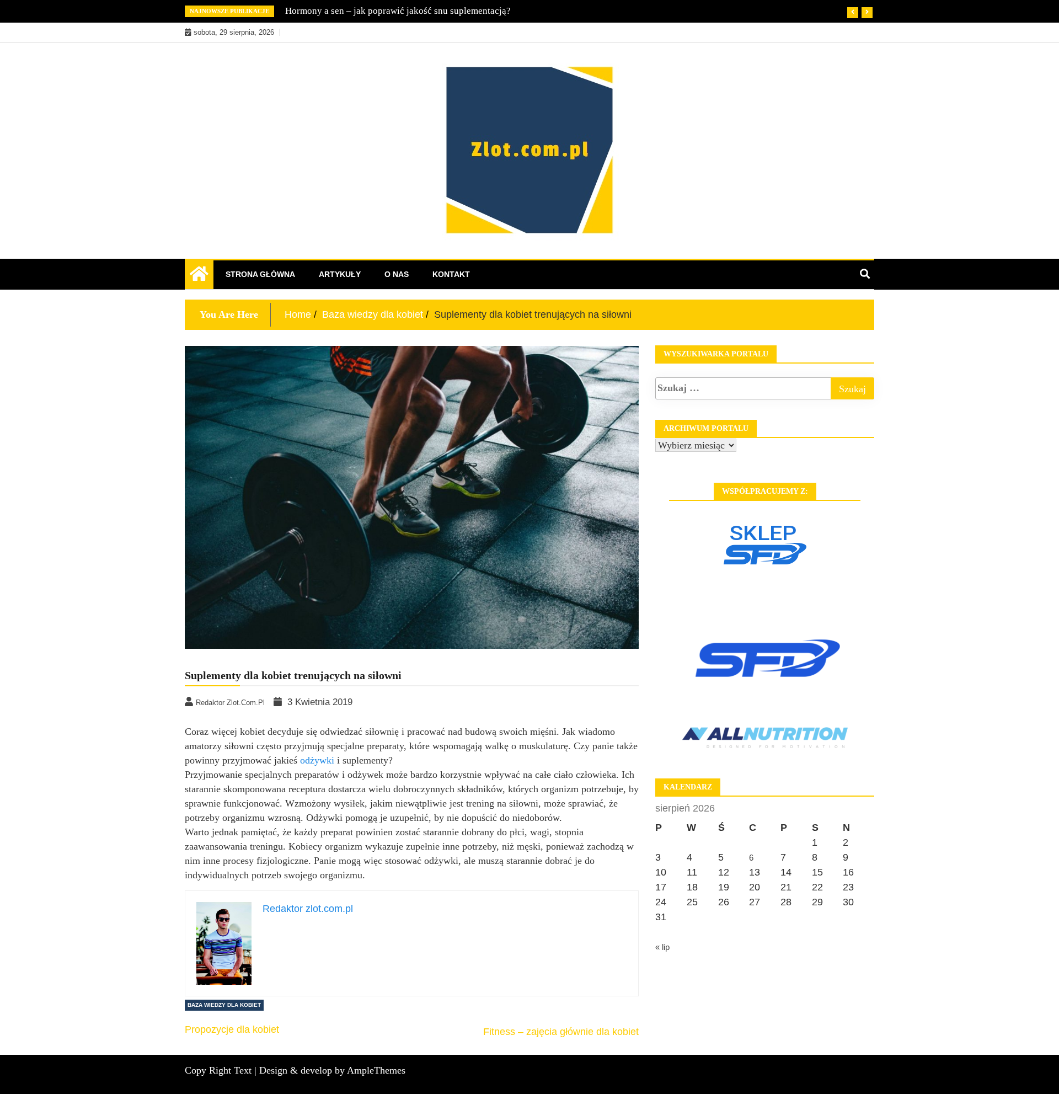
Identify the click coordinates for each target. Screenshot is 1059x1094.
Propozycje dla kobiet (232, 1029)
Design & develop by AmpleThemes (332, 1070)
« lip (662, 947)
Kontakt (451, 274)
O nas (396, 274)
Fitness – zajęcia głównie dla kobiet (561, 1031)
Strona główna (260, 274)
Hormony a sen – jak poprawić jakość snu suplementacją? (398, 11)
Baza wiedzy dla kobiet (224, 1005)
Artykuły (340, 274)
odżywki (317, 760)
